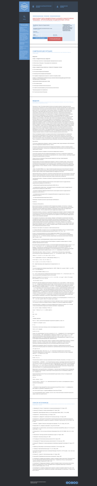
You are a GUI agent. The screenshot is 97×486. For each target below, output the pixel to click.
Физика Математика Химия (24, 6)
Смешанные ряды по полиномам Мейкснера (24, 43)
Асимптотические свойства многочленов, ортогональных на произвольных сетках (24, 29)
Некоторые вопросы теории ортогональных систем (24, 48)
